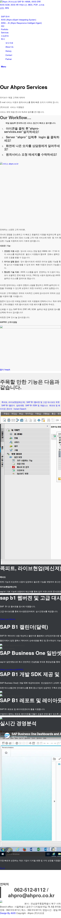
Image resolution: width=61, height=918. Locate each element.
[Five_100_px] (2, 79)
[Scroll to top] (0, 916)
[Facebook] (2, 76)
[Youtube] (2, 72)
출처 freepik (5, 369)
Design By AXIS (8, 913)
